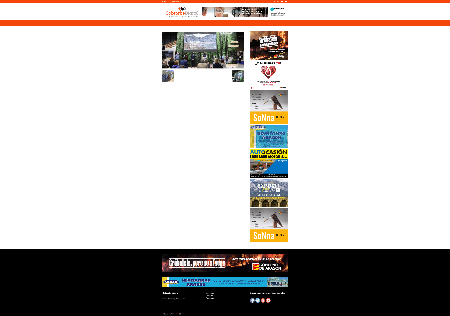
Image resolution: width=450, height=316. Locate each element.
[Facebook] (274, 1)
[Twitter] (282, 1)
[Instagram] (278, 1)
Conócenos (210, 293)
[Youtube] (286, 1)
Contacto (209, 296)
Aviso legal (210, 298)
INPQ (177, 314)
